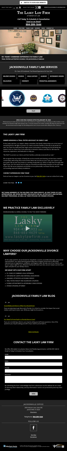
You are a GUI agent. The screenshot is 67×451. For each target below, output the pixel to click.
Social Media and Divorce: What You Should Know (19, 306)
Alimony (44, 76)
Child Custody (32, 76)
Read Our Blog (33, 332)
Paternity (25, 81)
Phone (7, 368)
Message (8, 375)
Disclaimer (33, 437)
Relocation (7, 81)
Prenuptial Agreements (47, 81)
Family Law (29, 28)
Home (15, 28)
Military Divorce (9, 76)
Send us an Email (33, 21)
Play (33, 111)
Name (6, 354)
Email (6, 361)
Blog (43, 28)
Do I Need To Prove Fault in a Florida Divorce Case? (19, 319)
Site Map (33, 435)
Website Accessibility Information (54, 7)
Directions (33, 412)
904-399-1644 (33, 24)
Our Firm (21, 28)
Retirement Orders (57, 76)
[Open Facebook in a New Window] (33, 427)
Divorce (37, 28)
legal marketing (33, 446)
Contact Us (50, 28)
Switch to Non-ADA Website (35, 3)
